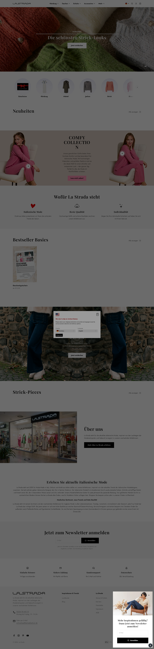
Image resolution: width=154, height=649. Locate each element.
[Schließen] (149, 595)
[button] (150, 645)
